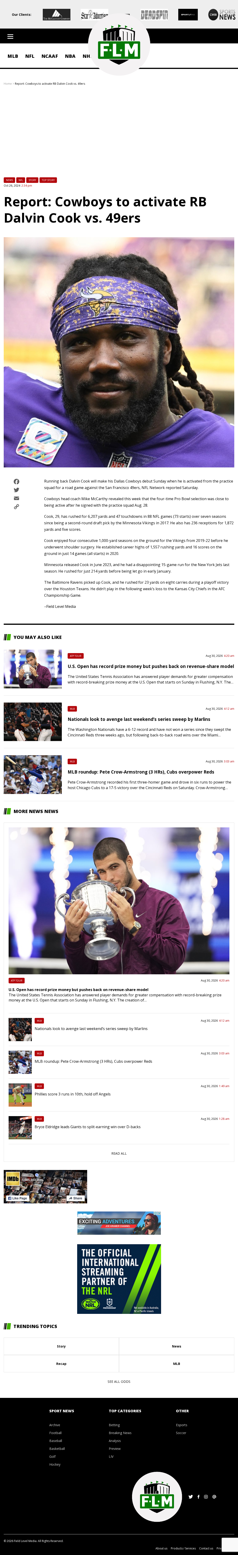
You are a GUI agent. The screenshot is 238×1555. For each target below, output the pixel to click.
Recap (61, 1363)
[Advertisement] (119, 134)
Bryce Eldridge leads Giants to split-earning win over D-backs (88, 1126)
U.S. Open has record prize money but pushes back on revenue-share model (151, 666)
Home (8, 84)
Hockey (54, 1464)
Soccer (181, 1433)
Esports (181, 1425)
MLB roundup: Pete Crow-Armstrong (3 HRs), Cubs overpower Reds (141, 772)
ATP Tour (75, 656)
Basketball (57, 1448)
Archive (54, 1425)
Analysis (115, 1440)
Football (55, 1433)
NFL (29, 56)
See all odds (119, 1381)
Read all (119, 1153)
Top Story (48, 180)
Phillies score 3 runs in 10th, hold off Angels (73, 1094)
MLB (12, 56)
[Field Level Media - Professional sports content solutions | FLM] (119, 44)
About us (161, 1548)
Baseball (55, 1440)
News (9, 180)
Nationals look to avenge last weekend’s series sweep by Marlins (139, 719)
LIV (111, 1456)
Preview (115, 1448)
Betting (114, 1425)
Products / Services (183, 1548)
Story (32, 180)
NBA (70, 56)
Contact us (206, 1548)
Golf (52, 1456)
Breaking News (120, 1433)
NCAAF (49, 56)
